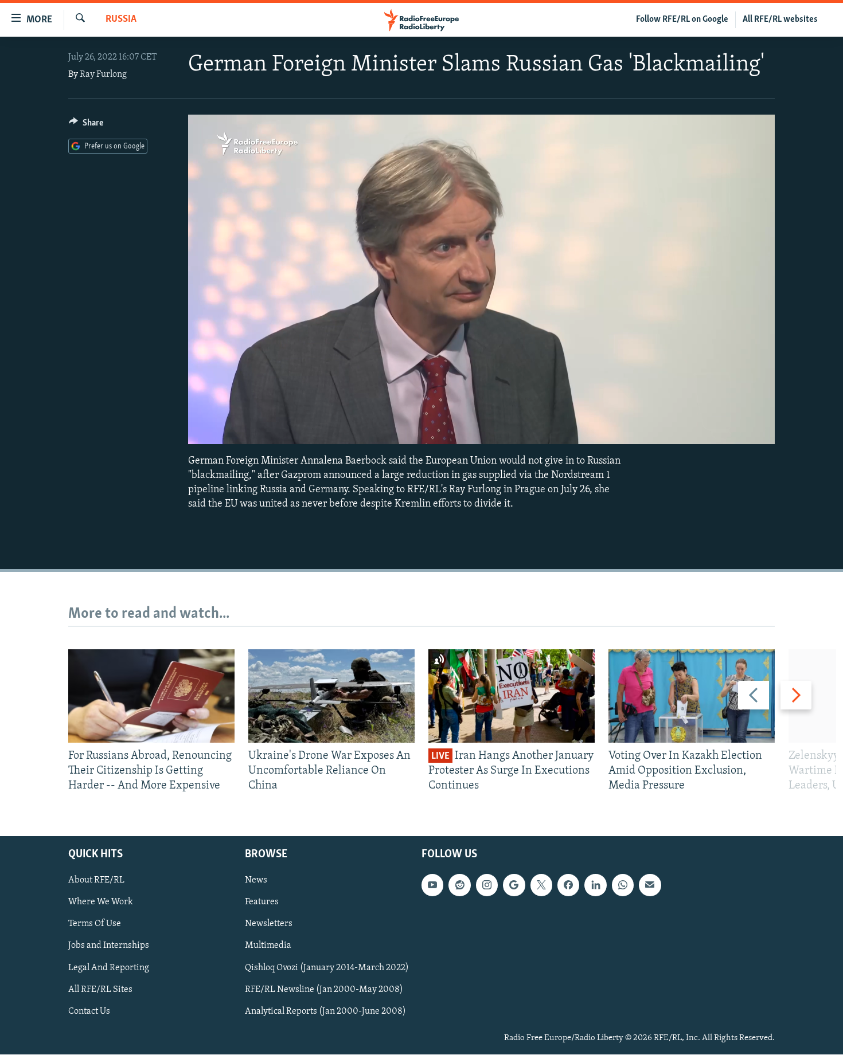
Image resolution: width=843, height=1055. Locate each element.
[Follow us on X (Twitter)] (541, 885)
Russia (121, 19)
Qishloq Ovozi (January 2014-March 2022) (327, 967)
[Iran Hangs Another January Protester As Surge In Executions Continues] (511, 696)
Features (262, 902)
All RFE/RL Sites (100, 989)
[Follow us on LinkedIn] (595, 885)
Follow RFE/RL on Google (682, 19)
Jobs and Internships (108, 946)
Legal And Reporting (108, 967)
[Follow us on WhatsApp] (623, 885)
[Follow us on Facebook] (568, 885)
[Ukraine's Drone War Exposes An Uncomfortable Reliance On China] (331, 696)
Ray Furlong (103, 74)
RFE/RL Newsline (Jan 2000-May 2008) (324, 989)
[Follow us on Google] (514, 885)
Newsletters (268, 924)
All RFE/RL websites (780, 19)
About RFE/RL (96, 880)
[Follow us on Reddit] (459, 885)
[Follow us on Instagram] (487, 885)
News (256, 880)
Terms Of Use (94, 924)
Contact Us (89, 1011)
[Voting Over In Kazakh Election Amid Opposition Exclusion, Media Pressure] (691, 696)
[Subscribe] (650, 885)
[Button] (86, 125)
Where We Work (100, 902)
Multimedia (268, 946)
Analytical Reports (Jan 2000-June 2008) (325, 1011)
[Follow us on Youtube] (432, 885)
